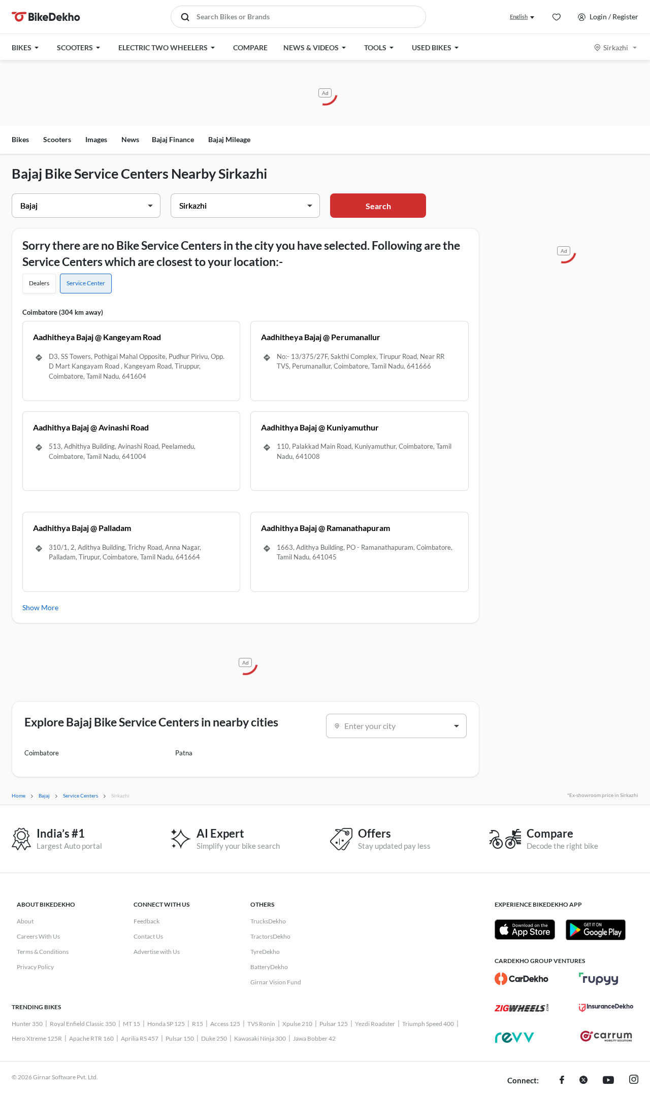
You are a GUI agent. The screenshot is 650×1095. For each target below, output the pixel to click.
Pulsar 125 (333, 1023)
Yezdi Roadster (375, 1023)
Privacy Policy (35, 967)
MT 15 (131, 1023)
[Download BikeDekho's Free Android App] (595, 929)
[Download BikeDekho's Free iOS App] (525, 929)
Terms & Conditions (43, 951)
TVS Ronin (261, 1023)
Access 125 (225, 1023)
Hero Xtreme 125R (37, 1038)
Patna (183, 753)
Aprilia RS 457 (139, 1038)
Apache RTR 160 (91, 1038)
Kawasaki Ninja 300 (260, 1038)
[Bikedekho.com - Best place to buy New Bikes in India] (46, 17)
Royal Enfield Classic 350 (83, 1023)
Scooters (57, 139)
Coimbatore (41, 753)
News (130, 139)
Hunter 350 (27, 1023)
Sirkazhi (615, 47)
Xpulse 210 (297, 1023)
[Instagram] (633, 1081)
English (519, 16)
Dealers (39, 283)
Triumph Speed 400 (428, 1023)
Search (378, 206)
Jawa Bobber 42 (314, 1038)
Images (96, 139)
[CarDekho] (522, 978)
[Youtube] (608, 1081)
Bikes (20, 139)
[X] (583, 1081)
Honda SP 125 (166, 1023)
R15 (197, 1023)
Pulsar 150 (180, 1038)
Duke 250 (214, 1038)
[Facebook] (562, 1081)
